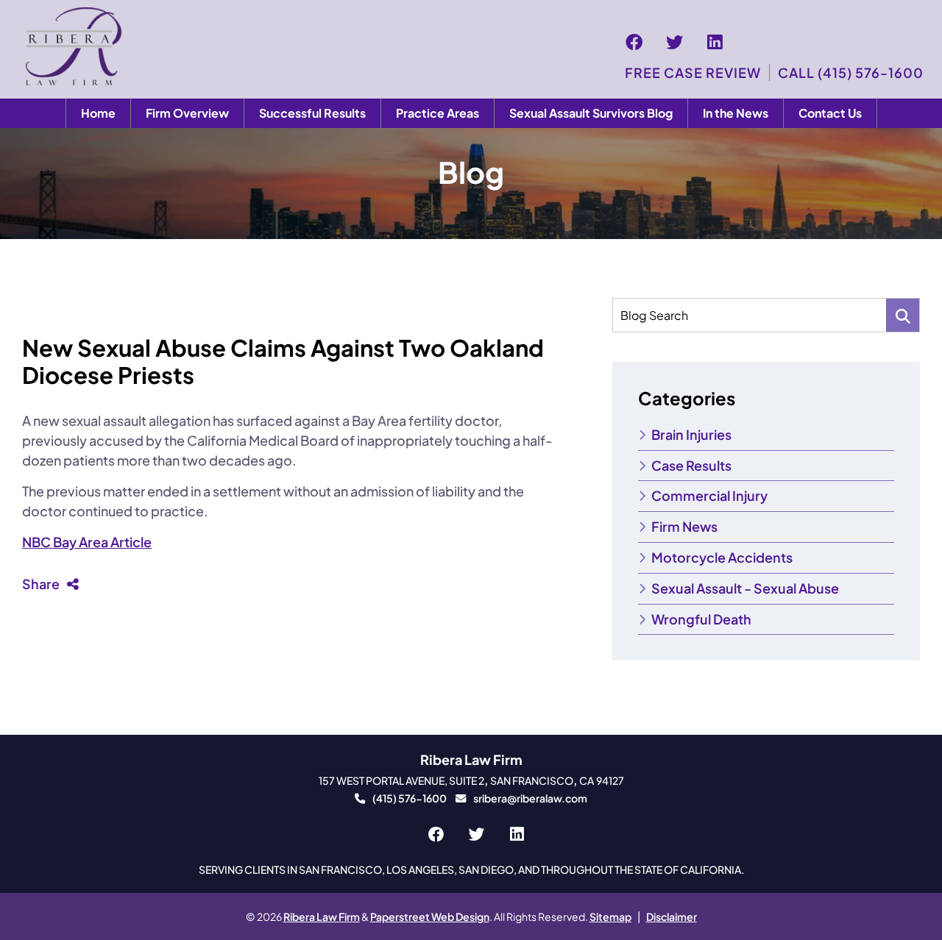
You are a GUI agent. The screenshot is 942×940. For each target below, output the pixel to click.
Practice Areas (437, 113)
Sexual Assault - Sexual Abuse (745, 588)
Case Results (691, 465)
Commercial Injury (709, 495)
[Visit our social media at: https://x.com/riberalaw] (674, 42)
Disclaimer (671, 916)
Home (98, 113)
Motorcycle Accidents (722, 557)
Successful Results (312, 113)
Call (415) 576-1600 (851, 72)
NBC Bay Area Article (87, 541)
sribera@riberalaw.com (530, 798)
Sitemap (610, 916)
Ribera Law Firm (321, 916)
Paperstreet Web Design (429, 916)
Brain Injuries (691, 434)
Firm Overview (187, 113)
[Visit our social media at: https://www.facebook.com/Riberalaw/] (634, 42)
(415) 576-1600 (409, 798)
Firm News (684, 526)
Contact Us (830, 113)
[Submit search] (902, 315)
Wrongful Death (701, 618)
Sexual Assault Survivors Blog (591, 113)
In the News (735, 113)
